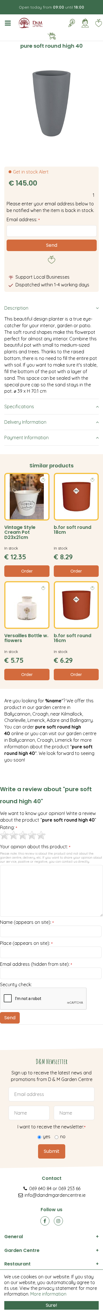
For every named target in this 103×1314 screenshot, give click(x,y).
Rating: (8, 827)
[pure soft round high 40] (51, 103)
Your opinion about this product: (35, 847)
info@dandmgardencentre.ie (55, 1195)
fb (44, 1221)
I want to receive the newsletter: (51, 1127)
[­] (8, 23)
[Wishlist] (98, 23)
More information (48, 1294)
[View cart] (51, 36)
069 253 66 (69, 1188)
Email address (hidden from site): (36, 964)
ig (58, 1221)
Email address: (23, 219)
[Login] (85, 23)
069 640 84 (40, 1188)
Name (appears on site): (27, 922)
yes (46, 1137)
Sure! (51, 1305)
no (63, 1137)
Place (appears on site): (26, 943)
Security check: (16, 984)
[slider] (23, 835)
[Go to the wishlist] (96, 23)
